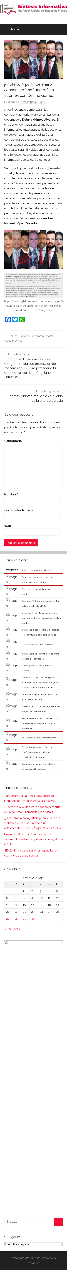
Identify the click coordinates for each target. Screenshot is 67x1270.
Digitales (24, 336)
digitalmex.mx (13, 340)
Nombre (11, 494)
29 (24, 918)
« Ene (8, 929)
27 (7, 918)
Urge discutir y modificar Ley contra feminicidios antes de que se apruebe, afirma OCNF (33, 839)
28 (16, 918)
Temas (13, 336)
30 (33, 918)
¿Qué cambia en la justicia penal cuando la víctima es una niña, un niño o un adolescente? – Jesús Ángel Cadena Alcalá (32, 823)
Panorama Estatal (42, 336)
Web (7, 526)
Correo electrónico (19, 510)
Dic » (17, 929)
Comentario (13, 441)
